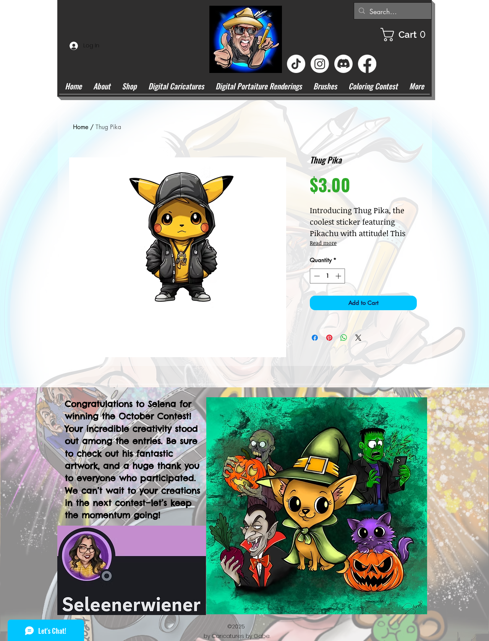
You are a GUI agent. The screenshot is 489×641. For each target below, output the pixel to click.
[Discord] (343, 64)
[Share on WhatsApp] (343, 337)
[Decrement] (316, 276)
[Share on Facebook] (314, 337)
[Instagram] (320, 64)
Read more (323, 242)
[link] (406, 34)
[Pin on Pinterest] (329, 337)
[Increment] (339, 276)
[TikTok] (296, 64)
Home (80, 127)
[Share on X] (358, 337)
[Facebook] (367, 64)
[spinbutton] (327, 276)
